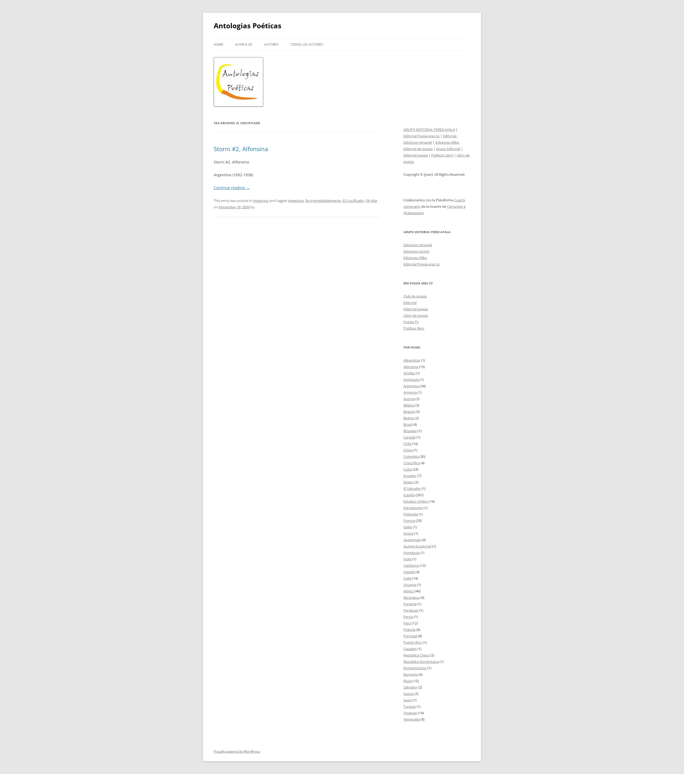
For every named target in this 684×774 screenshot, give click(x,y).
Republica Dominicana (421, 661)
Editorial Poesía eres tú (421, 136)
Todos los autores (306, 44)
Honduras (411, 552)
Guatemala (412, 539)
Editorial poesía (415, 155)
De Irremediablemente (323, 200)
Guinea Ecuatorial (417, 546)
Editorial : (450, 136)
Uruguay (410, 712)
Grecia (408, 533)
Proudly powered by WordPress (237, 751)
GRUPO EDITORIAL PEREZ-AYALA (429, 129)
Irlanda (409, 571)
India (407, 559)
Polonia (409, 629)
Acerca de (243, 44)
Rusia (407, 680)
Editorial (410, 302)
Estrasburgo (413, 507)
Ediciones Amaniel (417, 142)
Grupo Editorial (448, 148)
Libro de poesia (415, 315)
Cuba (407, 469)
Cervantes (455, 206)
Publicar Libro (442, 155)
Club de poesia (415, 296)
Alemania (410, 366)
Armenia (410, 392)
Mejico (408, 591)
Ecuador (410, 475)
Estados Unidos (415, 501)
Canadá (409, 437)
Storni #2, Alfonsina (241, 149)
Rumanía (410, 674)
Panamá (410, 603)
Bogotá (409, 411)
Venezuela (411, 719)
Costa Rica (411, 462)
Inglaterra (411, 565)
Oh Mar (372, 200)
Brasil (407, 424)
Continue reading (232, 187)
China (408, 450)
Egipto (408, 482)
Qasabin (410, 648)
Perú (407, 623)
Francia (409, 520)
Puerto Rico (412, 642)
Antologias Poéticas (247, 25)
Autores (271, 44)
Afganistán (411, 360)
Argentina (261, 200)
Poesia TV (411, 321)
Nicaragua (411, 597)
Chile (407, 443)
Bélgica (408, 405)
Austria (409, 398)
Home (218, 44)
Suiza (407, 700)
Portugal (410, 636)
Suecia (408, 693)
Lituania (409, 584)
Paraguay (410, 610)
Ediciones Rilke (415, 257)
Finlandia (410, 514)
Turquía (409, 706)
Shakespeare (413, 212)
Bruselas (410, 430)
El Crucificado (353, 200)
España (409, 494)
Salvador (410, 687)
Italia (407, 578)
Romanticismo (414, 668)
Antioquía (411, 379)
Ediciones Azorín (416, 251)
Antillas (409, 373)
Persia (408, 616)
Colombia (411, 456)
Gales (407, 527)
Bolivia (408, 418)
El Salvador (412, 488)
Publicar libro (413, 328)
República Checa (416, 655)
